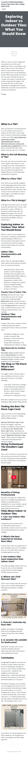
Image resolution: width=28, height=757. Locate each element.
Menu (3, 9)
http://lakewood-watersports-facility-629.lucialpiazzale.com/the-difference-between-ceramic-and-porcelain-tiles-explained (13, 141)
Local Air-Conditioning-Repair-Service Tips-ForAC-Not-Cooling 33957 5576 (12, 4)
